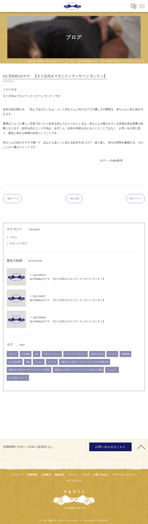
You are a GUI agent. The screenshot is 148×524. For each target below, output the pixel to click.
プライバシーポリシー (75, 354)
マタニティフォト (51, 354)
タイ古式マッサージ (17, 377)
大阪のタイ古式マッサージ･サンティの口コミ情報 (78, 369)
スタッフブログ (18, 243)
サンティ (112, 354)
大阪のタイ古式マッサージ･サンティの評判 (29, 369)
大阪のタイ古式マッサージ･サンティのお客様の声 (84, 361)
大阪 (28, 361)
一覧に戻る (74, 198)
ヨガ (36, 354)
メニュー (38, 361)
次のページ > (136, 198)
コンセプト (112, 369)
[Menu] (142, 6)
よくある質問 (14, 361)
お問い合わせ (97, 354)
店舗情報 (125, 354)
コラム (13, 237)
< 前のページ (12, 198)
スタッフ (12, 354)
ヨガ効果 (25, 354)
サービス (52, 361)
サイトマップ (74, 480)
